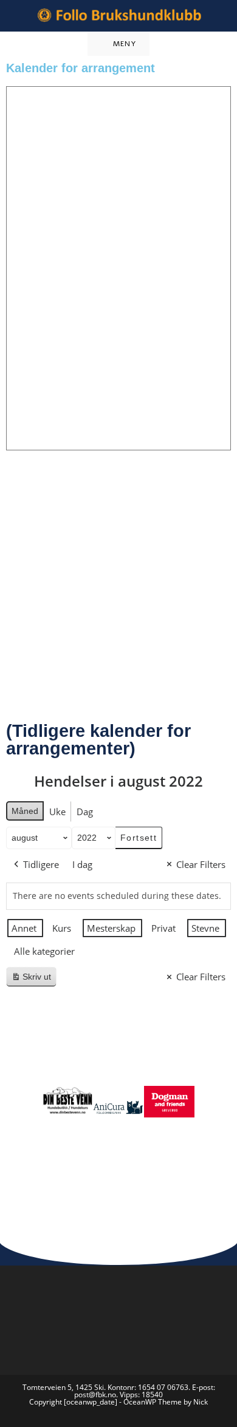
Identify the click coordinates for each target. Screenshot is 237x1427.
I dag (82, 864)
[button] (30, 1123)
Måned (25, 811)
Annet (24, 928)
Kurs (61, 928)
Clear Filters (200, 864)
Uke (57, 811)
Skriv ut (34, 979)
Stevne (205, 928)
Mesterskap (111, 928)
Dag (85, 811)
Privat (163, 928)
